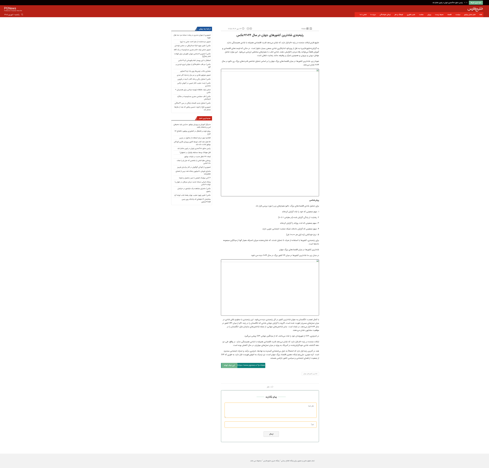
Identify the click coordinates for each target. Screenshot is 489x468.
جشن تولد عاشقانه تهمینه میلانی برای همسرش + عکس (193, 91)
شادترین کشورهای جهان (310, 374)
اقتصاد (449, 14)
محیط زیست (439, 14)
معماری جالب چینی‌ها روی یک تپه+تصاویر (195, 71)
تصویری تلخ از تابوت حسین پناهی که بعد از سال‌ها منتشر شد (192, 108)
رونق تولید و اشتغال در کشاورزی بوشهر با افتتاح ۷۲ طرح (192, 132)
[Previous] (465, 3)
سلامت (421, 14)
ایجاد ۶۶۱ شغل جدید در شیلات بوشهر (197, 156)
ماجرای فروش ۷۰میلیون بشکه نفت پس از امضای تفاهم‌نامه (193, 172)
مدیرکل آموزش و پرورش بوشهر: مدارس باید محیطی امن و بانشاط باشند (192, 126)
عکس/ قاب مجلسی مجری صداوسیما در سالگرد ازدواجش (194, 98)
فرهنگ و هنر (399, 14)
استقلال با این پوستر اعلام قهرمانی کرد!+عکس (194, 60)
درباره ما (373, 14)
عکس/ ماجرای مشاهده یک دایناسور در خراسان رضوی (194, 190)
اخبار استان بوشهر (470, 14)
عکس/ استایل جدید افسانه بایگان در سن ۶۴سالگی (193, 103)
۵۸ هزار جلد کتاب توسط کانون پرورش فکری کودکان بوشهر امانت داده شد (192, 143)
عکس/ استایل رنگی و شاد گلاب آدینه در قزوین (194, 79)
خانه (480, 14)
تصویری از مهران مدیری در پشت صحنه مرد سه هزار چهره (192, 36)
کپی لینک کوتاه (229, 365)
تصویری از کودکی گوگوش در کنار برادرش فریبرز (194, 167)
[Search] (22, 15)
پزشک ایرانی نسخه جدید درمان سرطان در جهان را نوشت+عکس (193, 183)
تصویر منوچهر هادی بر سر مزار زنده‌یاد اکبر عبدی (194, 75)
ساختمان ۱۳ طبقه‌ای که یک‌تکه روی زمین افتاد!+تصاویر (196, 200)
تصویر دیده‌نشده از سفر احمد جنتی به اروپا (195, 41)
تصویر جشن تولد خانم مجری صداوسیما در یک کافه (192, 49)
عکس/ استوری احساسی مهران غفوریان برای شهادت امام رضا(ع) (192, 55)
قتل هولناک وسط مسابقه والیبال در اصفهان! (448, 2)
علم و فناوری (411, 14)
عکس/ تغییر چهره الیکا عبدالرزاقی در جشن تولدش (193, 45)
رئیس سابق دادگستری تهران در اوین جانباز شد (194, 148)
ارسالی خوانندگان (385, 14)
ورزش (429, 14)
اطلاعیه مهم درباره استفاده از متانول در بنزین (195, 137)
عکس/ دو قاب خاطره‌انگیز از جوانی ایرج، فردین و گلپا (193, 65)
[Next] (467, 3)
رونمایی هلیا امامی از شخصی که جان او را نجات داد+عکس (194, 162)
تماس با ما (363, 14)
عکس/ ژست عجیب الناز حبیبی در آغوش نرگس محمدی (194, 84)
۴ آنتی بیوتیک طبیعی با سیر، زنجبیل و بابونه (195, 177)
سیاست (457, 14)
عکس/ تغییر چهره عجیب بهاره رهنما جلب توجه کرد (192, 195)
